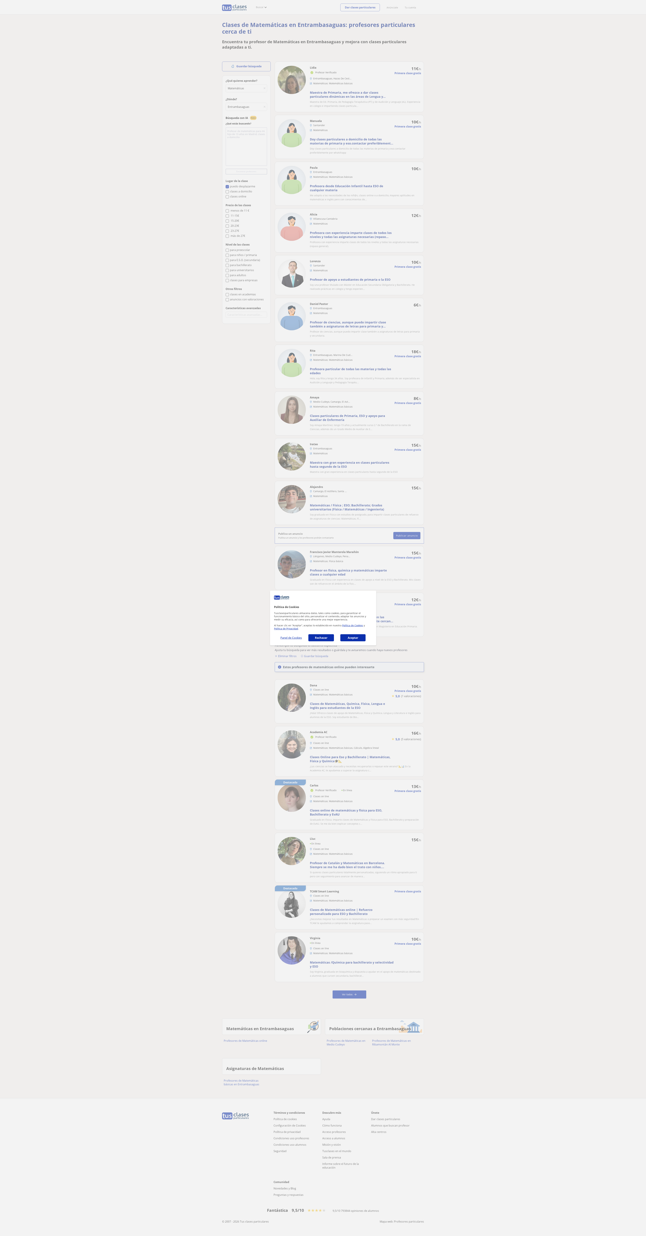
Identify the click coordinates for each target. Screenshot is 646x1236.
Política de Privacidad (286, 628)
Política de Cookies (352, 625)
